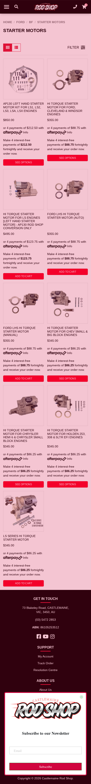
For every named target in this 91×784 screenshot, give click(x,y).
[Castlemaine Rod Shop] (45, 7)
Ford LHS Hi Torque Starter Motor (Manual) (19, 331)
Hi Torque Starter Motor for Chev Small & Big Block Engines (67, 331)
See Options (23, 162)
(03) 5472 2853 (45, 619)
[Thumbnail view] (7, 48)
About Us (45, 689)
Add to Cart (23, 276)
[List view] (16, 48)
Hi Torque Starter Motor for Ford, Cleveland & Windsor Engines (64, 109)
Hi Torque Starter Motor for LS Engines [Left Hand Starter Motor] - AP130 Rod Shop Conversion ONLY (23, 221)
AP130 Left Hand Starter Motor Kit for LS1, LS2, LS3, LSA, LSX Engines (23, 107)
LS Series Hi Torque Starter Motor (19, 537)
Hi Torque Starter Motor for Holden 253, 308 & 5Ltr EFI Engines (66, 434)
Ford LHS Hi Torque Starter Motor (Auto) (65, 215)
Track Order (45, 663)
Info (25, 132)
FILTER (73, 47)
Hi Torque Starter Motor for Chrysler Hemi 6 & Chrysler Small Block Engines (23, 436)
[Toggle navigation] (6, 7)
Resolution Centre (45, 670)
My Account (45, 656)
